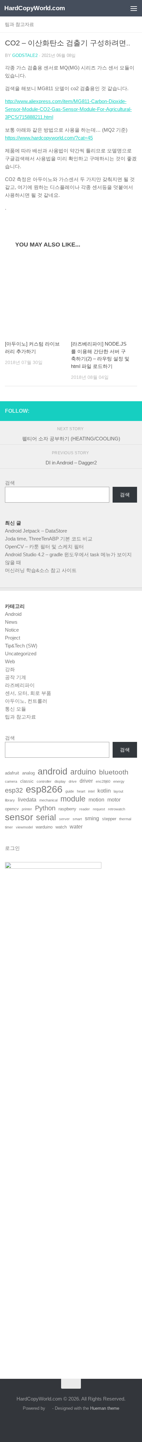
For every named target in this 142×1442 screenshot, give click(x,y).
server (64, 819)
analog (28, 773)
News (11, 622)
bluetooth (113, 772)
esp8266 (44, 789)
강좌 (10, 669)
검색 (10, 482)
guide (69, 791)
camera (11, 781)
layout (118, 791)
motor (114, 799)
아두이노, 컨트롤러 (26, 701)
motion (96, 799)
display (60, 781)
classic (27, 781)
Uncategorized (20, 653)
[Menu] (133, 8)
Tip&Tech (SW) (21, 645)
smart (77, 819)
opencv (12, 808)
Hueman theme (104, 1408)
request (99, 809)
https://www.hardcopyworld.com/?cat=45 (49, 138)
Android (13, 614)
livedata (27, 799)
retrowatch (116, 809)
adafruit (12, 773)
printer (27, 809)
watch (61, 827)
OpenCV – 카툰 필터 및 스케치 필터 (44, 546)
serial (46, 817)
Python (45, 808)
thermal (125, 819)
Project (12, 638)
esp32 (14, 790)
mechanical (48, 800)
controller (44, 781)
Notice (12, 630)
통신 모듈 (15, 709)
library (10, 800)
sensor (19, 817)
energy (118, 781)
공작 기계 (15, 677)
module (73, 799)
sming (92, 818)
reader (84, 809)
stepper (109, 818)
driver (86, 781)
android (52, 771)
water (76, 826)
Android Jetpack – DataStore (36, 531)
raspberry (67, 808)
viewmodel (24, 827)
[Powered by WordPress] (49, 1408)
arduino (83, 772)
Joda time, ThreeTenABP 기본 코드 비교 (48, 538)
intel (91, 791)
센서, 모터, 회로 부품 (28, 693)
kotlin (104, 790)
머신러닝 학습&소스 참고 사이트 (41, 570)
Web (10, 661)
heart (81, 791)
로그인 (12, 848)
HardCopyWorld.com (34, 8)
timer (9, 827)
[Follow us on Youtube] (133, 411)
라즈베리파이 (20, 685)
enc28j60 (103, 781)
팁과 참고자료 (19, 24)
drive (73, 781)
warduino (44, 827)
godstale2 (25, 55)
